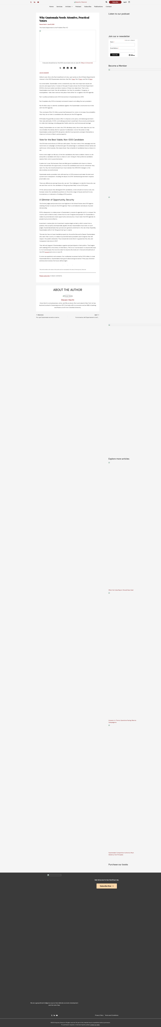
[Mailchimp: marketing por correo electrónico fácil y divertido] (132, 56)
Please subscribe (44, 276)
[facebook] (34, 2)
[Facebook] (75, 68)
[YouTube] (57, 1015)
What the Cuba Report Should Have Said (121, 590)
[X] (60, 68)
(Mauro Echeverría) (87, 63)
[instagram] (31, 2)
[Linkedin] (64, 68)
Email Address (114, 48)
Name (112, 42)
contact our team (95, 1024)
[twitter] (38, 2)
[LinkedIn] (54, 1015)
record (47, 252)
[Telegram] (71, 68)
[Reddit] (68, 68)
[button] (106, 2)
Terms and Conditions (111, 1015)
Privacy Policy (99, 1015)
